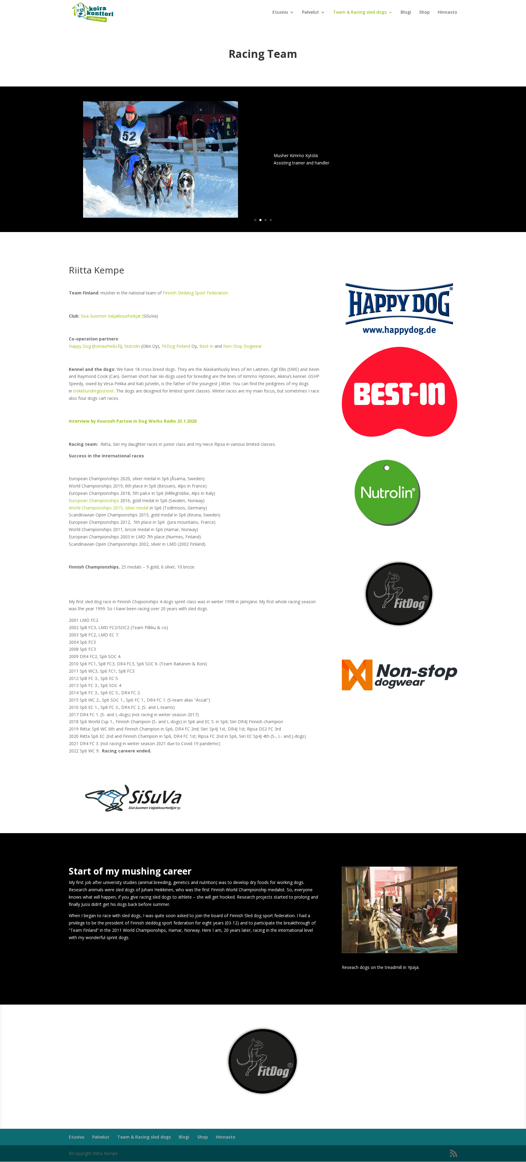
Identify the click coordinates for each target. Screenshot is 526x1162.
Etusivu (280, 12)
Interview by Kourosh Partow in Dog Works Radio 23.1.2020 (133, 421)
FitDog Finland (176, 346)
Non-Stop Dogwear (242, 346)
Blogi (406, 12)
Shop (424, 12)
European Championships (94, 500)
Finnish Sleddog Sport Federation (195, 293)
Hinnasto (447, 12)
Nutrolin (132, 346)
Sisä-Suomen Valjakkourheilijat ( (112, 316)
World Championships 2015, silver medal (109, 508)
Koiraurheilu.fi (106, 346)
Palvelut (310, 12)
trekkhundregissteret (93, 391)
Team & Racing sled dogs (360, 12)
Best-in (206, 346)
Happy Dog (80, 346)
